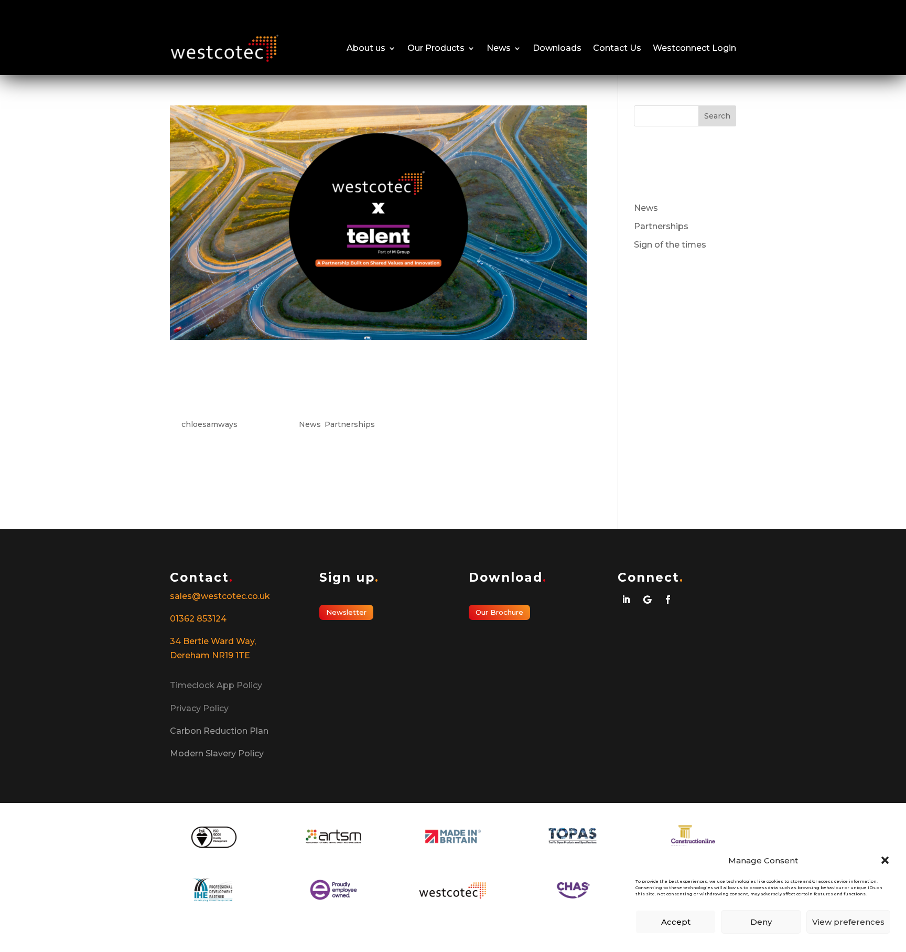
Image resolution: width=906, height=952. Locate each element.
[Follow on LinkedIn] (626, 599)
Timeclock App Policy (216, 685)
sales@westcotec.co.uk (220, 596)
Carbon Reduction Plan (219, 731)
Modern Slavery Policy (217, 753)
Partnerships (350, 424)
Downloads (557, 48)
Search (717, 116)
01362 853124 (198, 619)
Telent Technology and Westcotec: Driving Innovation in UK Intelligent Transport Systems (364, 384)
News (499, 48)
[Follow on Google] (647, 599)
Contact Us (617, 48)
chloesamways (209, 424)
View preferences (848, 922)
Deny (761, 922)
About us (366, 48)
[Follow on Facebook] (668, 599)
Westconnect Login (694, 48)
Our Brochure (499, 612)
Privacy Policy (199, 708)
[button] (885, 860)
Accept (676, 922)
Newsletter (346, 612)
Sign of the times (670, 245)
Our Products (436, 48)
